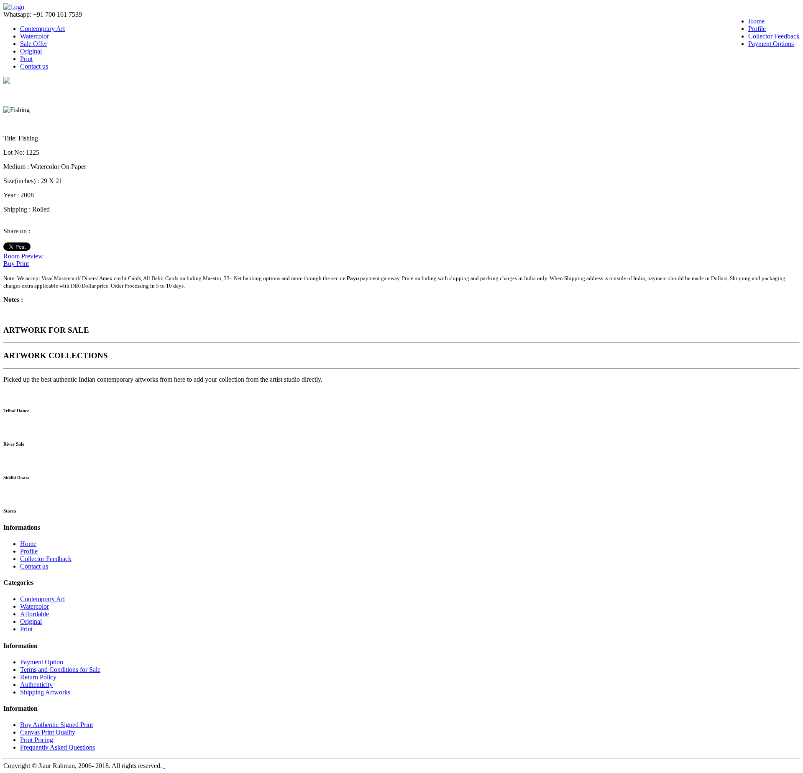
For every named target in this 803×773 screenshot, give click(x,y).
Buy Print (16, 263)
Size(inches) (20, 180)
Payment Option (41, 662)
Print (26, 58)
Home (756, 21)
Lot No (13, 152)
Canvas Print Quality (47, 732)
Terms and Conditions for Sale (60, 669)
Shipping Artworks (45, 692)
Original (31, 51)
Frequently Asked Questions (57, 747)
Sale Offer (33, 43)
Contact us (34, 66)
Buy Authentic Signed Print (56, 724)
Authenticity (36, 684)
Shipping (16, 209)
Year (10, 195)
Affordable (34, 613)
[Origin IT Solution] (164, 765)
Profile (757, 28)
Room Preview (23, 256)
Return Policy (38, 677)
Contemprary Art (42, 28)
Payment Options (771, 43)
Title (9, 138)
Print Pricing (36, 739)
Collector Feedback (774, 36)
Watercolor (34, 36)
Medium (15, 166)
